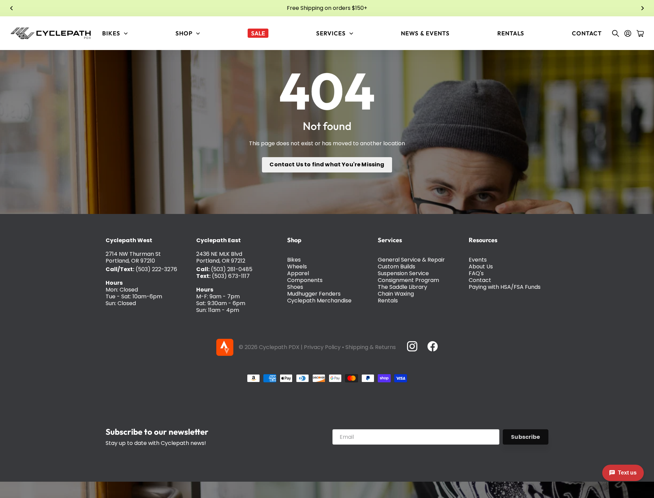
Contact (587, 33)
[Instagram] (412, 346)
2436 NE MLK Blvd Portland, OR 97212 (220, 257)
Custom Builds (396, 266)
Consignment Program (408, 280)
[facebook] (432, 346)
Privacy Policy (322, 347)
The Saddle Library (402, 287)
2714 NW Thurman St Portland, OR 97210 (133, 257)
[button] (11, 8)
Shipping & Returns (370, 347)
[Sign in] (627, 33)
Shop (294, 240)
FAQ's (476, 273)
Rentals (510, 33)
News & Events (425, 33)
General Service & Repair (411, 260)
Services (390, 240)
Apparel (298, 273)
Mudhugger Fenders (314, 294)
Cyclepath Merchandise (319, 300)
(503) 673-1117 (231, 276)
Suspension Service (403, 273)
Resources (483, 240)
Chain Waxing (396, 294)
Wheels (297, 266)
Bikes (294, 260)
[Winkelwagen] (640, 33)
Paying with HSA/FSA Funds (505, 287)
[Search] (615, 33)
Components (305, 280)
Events (478, 260)
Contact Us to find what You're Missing (326, 164)
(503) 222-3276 (156, 269)
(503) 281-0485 (231, 269)
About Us (481, 266)
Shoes (295, 287)
